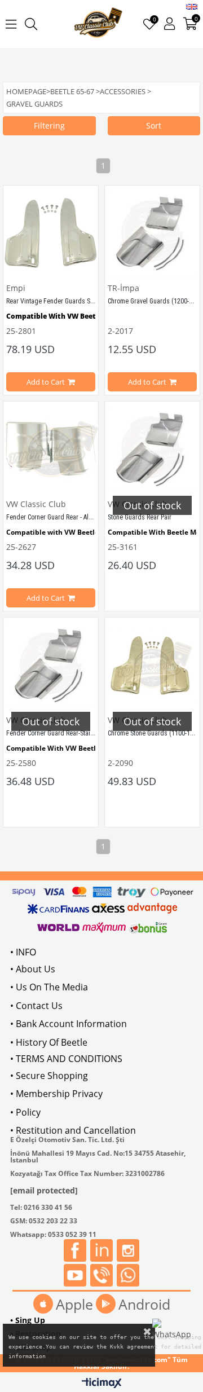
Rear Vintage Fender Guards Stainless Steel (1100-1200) (84, 301)
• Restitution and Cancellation (73, 1130)
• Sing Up (27, 1320)
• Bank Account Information (68, 1023)
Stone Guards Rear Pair (139, 517)
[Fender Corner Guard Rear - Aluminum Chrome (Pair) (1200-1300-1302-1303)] (50, 449)
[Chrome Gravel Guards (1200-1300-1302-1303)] (152, 233)
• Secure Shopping (49, 1075)
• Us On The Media (49, 987)
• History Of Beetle (48, 1042)
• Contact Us (36, 1005)
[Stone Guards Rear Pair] (152, 449)
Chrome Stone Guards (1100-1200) (155, 733)
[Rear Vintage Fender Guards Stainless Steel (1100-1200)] (50, 233)
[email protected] (44, 1190)
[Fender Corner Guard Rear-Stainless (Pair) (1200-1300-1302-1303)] (50, 665)
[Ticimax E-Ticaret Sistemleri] (102, 1383)
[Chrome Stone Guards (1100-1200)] (152, 665)
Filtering (49, 125)
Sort (153, 125)
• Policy (25, 1112)
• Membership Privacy (56, 1093)
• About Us (32, 969)
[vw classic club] (98, 24)
